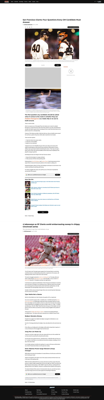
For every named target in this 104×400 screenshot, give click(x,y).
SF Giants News (31, 382)
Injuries (33, 1)
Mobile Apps (76, 390)
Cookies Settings (65, 394)
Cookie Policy (76, 392)
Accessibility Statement (42, 394)
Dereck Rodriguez (35, 161)
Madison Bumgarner (32, 118)
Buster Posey (31, 215)
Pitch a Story (39, 392)
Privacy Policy (54, 392)
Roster (30, 1)
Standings (21, 1)
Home (26, 215)
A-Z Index (53, 394)
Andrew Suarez (45, 161)
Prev (28, 65)
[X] (97, 1)
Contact (53, 390)
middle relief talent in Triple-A (37, 311)
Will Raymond (27, 231)
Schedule (16, 1)
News (12, 1)
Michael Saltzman (28, 24)
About (26, 390)
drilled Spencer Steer (38, 278)
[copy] (31, 27)
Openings (39, 390)
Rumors (26, 1)
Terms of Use (64, 392)
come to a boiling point (44, 277)
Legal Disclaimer (28, 394)
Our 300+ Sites (65, 390)
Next (58, 65)
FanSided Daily (28, 392)
